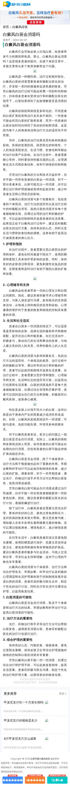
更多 (61, 693)
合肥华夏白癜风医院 (40, 758)
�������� (13, 779)
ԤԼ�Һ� (57, 779)
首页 (6, 27)
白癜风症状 (20, 27)
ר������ (34, 779)
